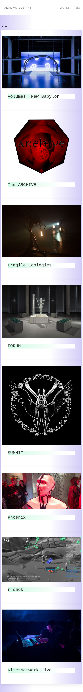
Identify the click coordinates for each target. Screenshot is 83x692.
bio (77, 7)
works (65, 7)
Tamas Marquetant (17, 7)
